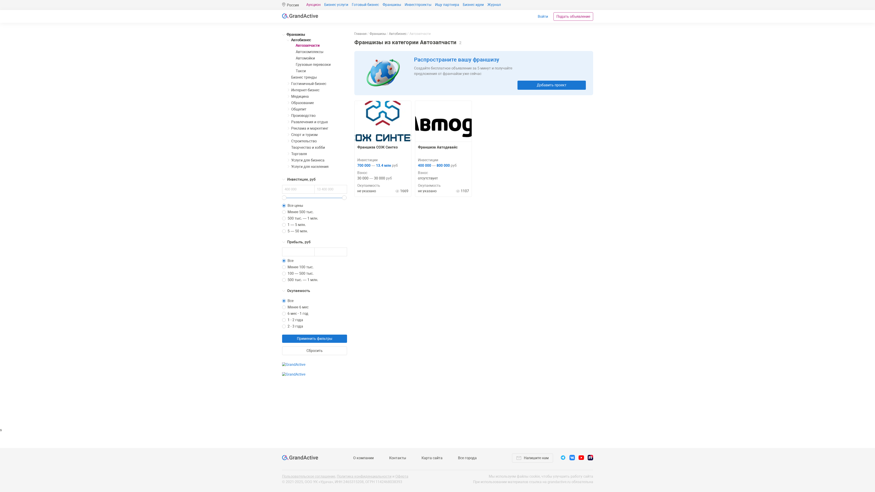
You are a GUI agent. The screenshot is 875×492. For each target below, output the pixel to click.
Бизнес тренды (304, 77)
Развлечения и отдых (309, 122)
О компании (363, 458)
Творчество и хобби (308, 147)
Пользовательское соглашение (308, 476)
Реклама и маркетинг (309, 128)
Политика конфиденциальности (364, 476)
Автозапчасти (308, 45)
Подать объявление (573, 16)
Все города (467, 458)
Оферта (401, 476)
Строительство (304, 141)
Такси (301, 71)
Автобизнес (301, 40)
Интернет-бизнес (305, 90)
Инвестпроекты (418, 5)
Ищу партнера (447, 5)
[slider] (284, 197)
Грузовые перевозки (313, 64)
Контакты (397, 458)
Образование (302, 103)
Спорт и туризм (304, 135)
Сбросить (314, 350)
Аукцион (313, 5)
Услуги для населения (310, 166)
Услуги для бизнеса (307, 160)
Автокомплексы (309, 52)
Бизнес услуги (336, 5)
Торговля (299, 154)
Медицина (300, 96)
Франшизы (392, 5)
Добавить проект (551, 85)
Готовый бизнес (365, 5)
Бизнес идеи (473, 5)
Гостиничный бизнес (308, 84)
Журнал (494, 5)
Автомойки (305, 58)
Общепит (298, 109)
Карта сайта (432, 458)
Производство (303, 115)
